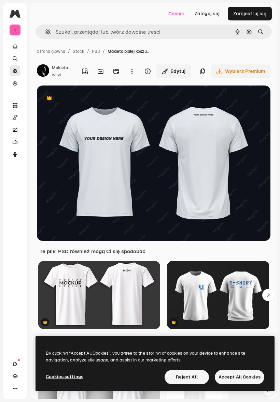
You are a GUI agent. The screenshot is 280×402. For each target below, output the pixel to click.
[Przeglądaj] (15, 83)
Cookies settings (64, 377)
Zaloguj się (207, 14)
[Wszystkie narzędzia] (15, 105)
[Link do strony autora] (43, 71)
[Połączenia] (15, 363)
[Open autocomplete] (45, 31)
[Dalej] (268, 295)
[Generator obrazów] (15, 129)
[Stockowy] (15, 70)
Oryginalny (84, 98)
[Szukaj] (15, 58)
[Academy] (15, 376)
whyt (56, 75)
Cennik (176, 14)
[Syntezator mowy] (15, 154)
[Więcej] (15, 388)
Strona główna (51, 51)
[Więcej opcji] (132, 71)
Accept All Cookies (240, 377)
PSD (96, 51)
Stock (78, 51)
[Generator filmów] (15, 142)
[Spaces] (15, 117)
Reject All (187, 377)
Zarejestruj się (249, 14)
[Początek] (15, 46)
